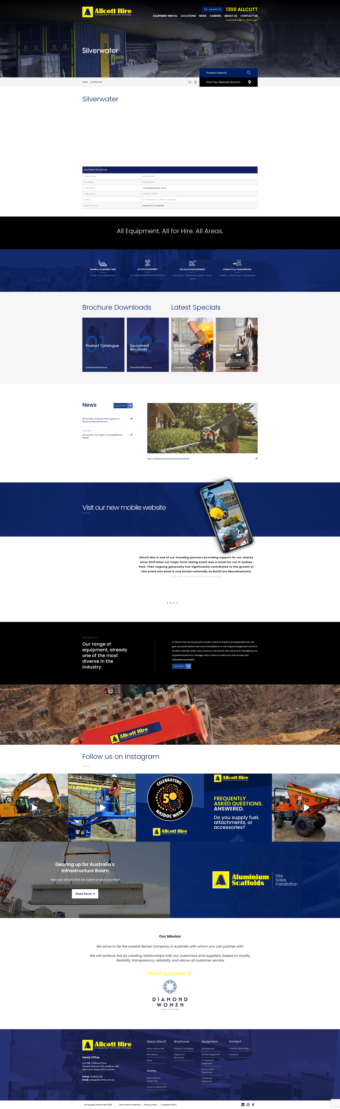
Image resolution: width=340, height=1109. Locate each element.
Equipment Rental (165, 16)
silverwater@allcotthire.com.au (154, 188)
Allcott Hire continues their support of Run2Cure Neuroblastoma (101, 420)
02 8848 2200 (96, 1048)
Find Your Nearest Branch (223, 82)
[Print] (195, 82)
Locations (188, 16)
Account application (157, 1059)
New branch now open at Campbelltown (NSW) (102, 436)
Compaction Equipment (208, 1034)
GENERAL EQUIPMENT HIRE (103, 269)
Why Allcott (152, 1026)
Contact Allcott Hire (239, 1020)
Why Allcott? (179, 638)
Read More (83, 866)
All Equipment (208, 1020)
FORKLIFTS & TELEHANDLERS (237, 269)
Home (85, 82)
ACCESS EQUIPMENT (147, 269)
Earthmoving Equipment (208, 1043)
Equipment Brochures (179, 1028)
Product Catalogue (183, 1020)
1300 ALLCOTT (242, 9)
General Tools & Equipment (153, 206)
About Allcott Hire (155, 1020)
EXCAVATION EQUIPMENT (192, 269)
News (203, 16)
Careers (215, 16)
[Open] (34, 780)
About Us (230, 16)
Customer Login (234, 20)
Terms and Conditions (130, 1076)
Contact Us (249, 16)
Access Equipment (211, 1026)
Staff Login (252, 20)
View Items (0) (215, 9)
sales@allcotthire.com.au (101, 1051)
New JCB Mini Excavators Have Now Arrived (168, 458)
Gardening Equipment (207, 1052)
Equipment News (120, 406)
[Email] (189, 82)
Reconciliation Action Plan (154, 1051)
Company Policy (169, 1076)
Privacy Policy (150, 1076)
